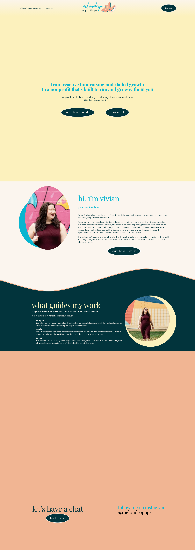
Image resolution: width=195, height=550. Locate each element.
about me (49, 8)
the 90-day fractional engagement (30, 8)
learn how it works (77, 112)
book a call (168, 8)
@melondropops (134, 512)
